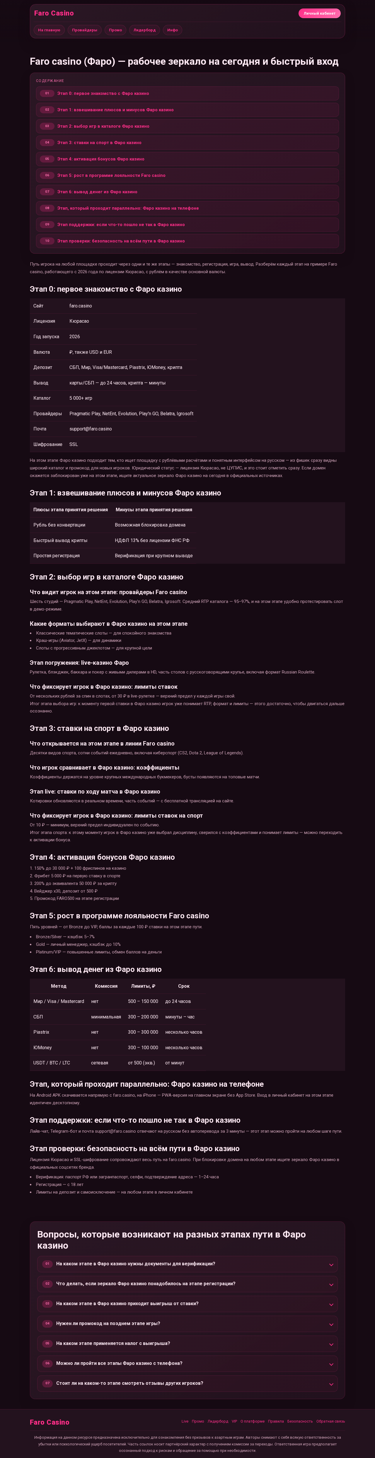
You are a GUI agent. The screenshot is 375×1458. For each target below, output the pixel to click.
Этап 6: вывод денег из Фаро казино (97, 191)
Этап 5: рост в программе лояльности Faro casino (111, 175)
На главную (49, 30)
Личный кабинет (319, 13)
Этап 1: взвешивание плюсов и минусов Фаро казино (115, 109)
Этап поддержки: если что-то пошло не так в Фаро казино (121, 224)
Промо (115, 30)
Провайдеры (84, 30)
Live (185, 1421)
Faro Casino (54, 13)
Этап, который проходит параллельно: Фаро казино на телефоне (128, 208)
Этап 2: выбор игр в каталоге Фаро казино (103, 126)
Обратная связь (330, 1421)
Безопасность (300, 1421)
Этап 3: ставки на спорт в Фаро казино (99, 142)
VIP (234, 1421)
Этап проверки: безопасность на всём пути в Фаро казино (121, 241)
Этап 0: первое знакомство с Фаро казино (103, 93)
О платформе (253, 1421)
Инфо (172, 30)
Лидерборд (145, 30)
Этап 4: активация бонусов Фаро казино (100, 159)
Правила (276, 1421)
